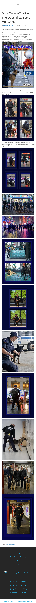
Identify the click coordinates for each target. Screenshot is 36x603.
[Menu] (18, 5)
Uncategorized (11, 544)
